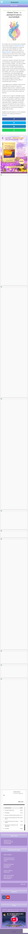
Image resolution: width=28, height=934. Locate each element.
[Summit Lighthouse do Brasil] (14, 1)
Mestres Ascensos (6, 52)
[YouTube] (8, 897)
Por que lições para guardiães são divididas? (9, 866)
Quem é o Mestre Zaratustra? (8, 871)
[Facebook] (4, 897)
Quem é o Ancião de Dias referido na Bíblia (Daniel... (9, 877)
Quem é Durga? (7, 854)
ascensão (4, 115)
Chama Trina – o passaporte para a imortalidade (8, 842)
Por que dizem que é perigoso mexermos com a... (9, 859)
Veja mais (23, 884)
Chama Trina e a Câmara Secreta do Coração (14, 10)
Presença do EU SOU (19, 45)
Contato (14, 931)
